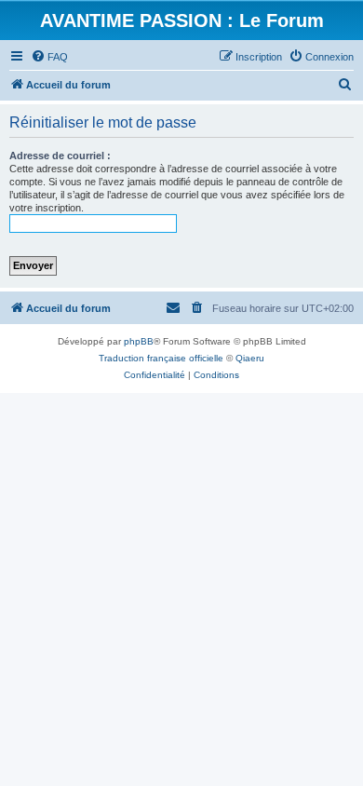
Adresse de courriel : (60, 155)
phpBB (139, 341)
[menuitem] (49, 57)
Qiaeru (249, 358)
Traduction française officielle (161, 358)
